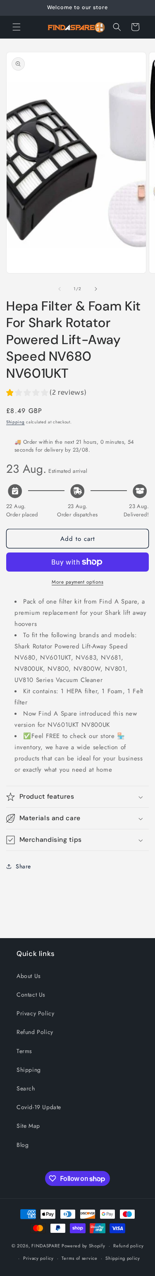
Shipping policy (122, 1258)
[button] (16, 27)
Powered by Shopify (83, 1245)
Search (26, 1088)
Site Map (28, 1126)
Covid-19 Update (39, 1107)
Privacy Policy (35, 1013)
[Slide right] (96, 289)
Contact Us (31, 994)
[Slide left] (59, 289)
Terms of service (79, 1258)
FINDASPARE (45, 1245)
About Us (29, 976)
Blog (23, 1145)
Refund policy (128, 1245)
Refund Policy (35, 1032)
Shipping (15, 422)
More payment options (77, 582)
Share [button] (23, 866)
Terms (24, 1051)
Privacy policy (38, 1258)
